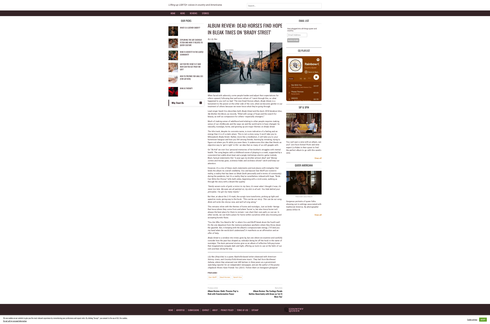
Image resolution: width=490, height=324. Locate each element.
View (317, 158)
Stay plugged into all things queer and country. (302, 30)
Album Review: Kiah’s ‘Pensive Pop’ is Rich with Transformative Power (223, 292)
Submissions (193, 310)
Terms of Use (242, 310)
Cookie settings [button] (472, 320)
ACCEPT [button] (483, 319)
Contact (205, 310)
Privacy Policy (227, 310)
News (182, 13)
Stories (205, 13)
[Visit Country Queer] (293, 310)
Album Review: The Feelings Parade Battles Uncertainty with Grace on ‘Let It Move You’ (265, 294)
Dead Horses (225, 277)
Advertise (180, 310)
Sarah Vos (237, 277)
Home (173, 13)
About (215, 310)
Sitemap (255, 310)
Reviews (193, 13)
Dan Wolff (213, 277)
